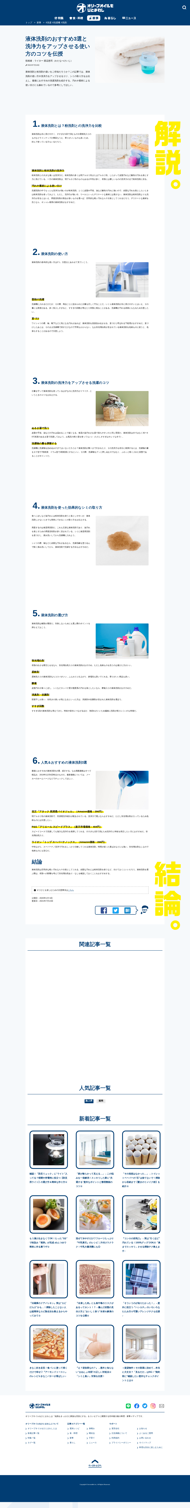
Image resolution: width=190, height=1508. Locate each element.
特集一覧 (31, 1438)
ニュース (93, 1442)
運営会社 (115, 1428)
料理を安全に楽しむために (151, 1447)
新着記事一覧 (33, 1433)
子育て (92, 1438)
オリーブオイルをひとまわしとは (42, 1428)
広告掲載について (119, 1433)
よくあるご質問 (146, 1433)
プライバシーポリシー (121, 1442)
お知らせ (143, 1428)
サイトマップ (145, 1442)
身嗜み (92, 1428)
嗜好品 (92, 1433)
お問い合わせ (145, 1438)
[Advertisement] (68, 1014)
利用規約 (115, 1438)
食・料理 (73, 1433)
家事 (72, 1438)
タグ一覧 (31, 1442)
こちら (71, 890)
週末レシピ (74, 1428)
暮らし (73, 1442)
